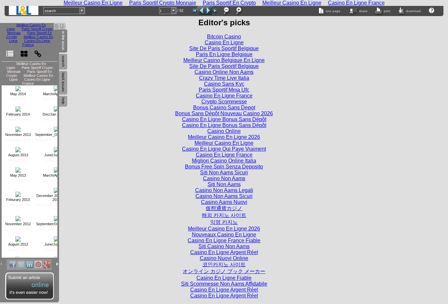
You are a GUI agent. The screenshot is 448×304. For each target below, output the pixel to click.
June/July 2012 (56, 244)
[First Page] (195, 11)
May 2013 (18, 175)
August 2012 (18, 244)
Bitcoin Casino (224, 36)
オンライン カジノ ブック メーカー (224, 271)
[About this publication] (23, 10)
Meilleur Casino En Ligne (224, 143)
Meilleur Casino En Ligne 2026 (224, 137)
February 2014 (18, 114)
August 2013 (18, 155)
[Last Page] (215, 11)
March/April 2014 (56, 94)
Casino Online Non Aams (224, 72)
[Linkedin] (29, 264)
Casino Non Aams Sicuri (224, 196)
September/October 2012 (56, 224)
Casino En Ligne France (36, 43)
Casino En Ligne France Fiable (224, 240)
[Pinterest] (38, 264)
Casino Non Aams (224, 178)
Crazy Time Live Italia (224, 78)
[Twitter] (21, 264)
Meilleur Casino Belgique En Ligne (224, 60)
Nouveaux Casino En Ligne (224, 234)
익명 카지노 (224, 222)
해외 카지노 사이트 (224, 215)
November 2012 (18, 224)
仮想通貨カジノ (224, 208)
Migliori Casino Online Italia (224, 160)
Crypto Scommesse (224, 101)
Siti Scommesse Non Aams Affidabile (224, 284)
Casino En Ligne (224, 42)
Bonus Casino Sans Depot (224, 107)
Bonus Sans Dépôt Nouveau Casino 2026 (224, 113)
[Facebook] (12, 264)
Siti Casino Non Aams (224, 246)
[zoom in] (238, 11)
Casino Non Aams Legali (224, 190)
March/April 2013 (56, 175)
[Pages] (24, 51)
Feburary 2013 (18, 200)
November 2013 (18, 135)
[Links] (38, 51)
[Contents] (10, 51)
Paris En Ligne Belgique (224, 54)
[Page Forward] (209, 11)
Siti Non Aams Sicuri (224, 172)
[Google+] (46, 264)
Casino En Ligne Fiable (224, 278)
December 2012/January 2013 (56, 198)
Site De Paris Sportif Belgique (224, 48)
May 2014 (18, 94)
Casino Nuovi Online (224, 258)
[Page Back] (201, 11)
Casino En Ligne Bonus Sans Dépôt (224, 119)
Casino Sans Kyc (224, 84)
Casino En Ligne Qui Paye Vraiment (224, 149)
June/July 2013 (56, 155)
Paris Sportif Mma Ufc (224, 90)
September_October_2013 (56, 135)
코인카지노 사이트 (224, 264)
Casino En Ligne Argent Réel (224, 252)
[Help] (431, 10)
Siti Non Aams (224, 184)
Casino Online (224, 131)
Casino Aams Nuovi (224, 202)
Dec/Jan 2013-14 (56, 114)
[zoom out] (226, 11)
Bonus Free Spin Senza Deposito (224, 166)
